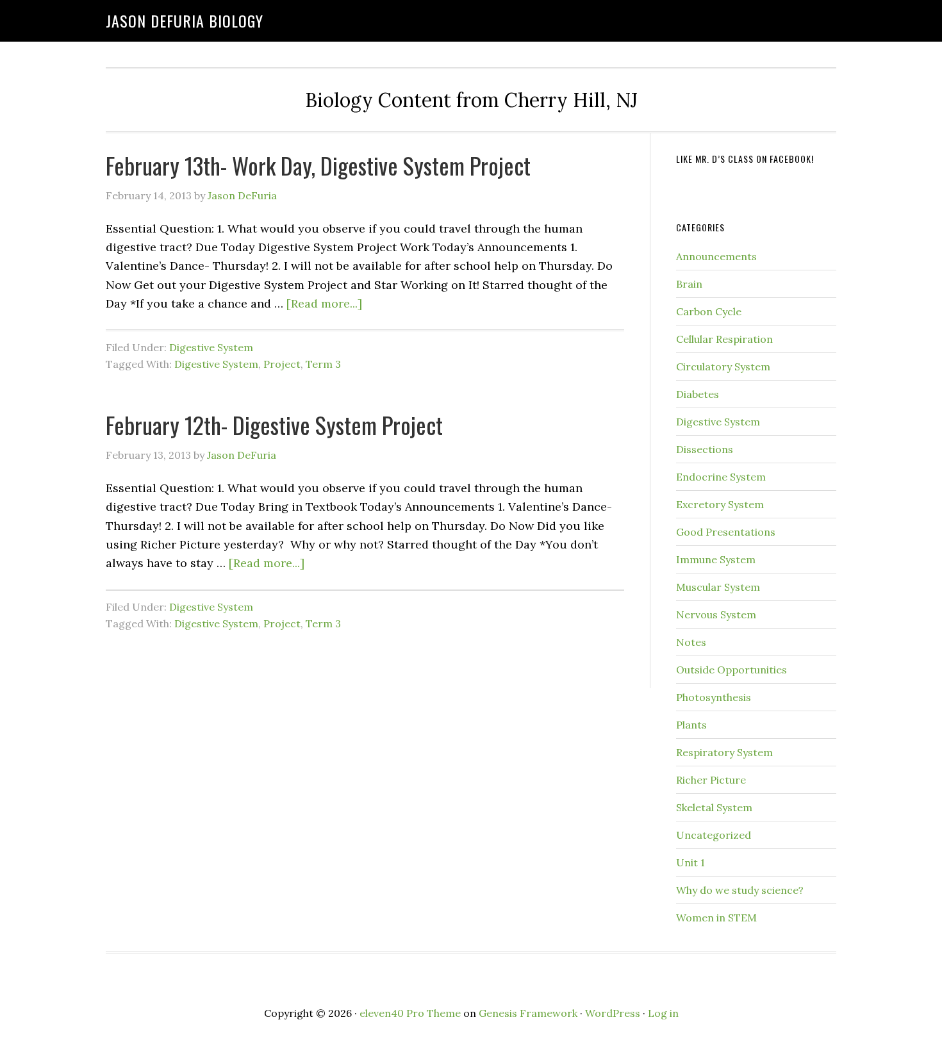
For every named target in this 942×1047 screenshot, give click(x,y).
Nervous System (716, 614)
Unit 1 (690, 862)
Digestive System (211, 347)
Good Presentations (725, 531)
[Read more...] (324, 303)
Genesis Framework (528, 1013)
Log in (663, 1013)
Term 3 (323, 364)
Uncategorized (713, 835)
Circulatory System (723, 366)
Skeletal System (714, 807)
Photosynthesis (713, 697)
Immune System (716, 559)
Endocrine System (721, 476)
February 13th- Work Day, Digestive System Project (318, 165)
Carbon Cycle (708, 311)
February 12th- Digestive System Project (274, 424)
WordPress (612, 1013)
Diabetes (697, 394)
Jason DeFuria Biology (184, 20)
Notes (691, 642)
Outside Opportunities (731, 669)
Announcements (716, 256)
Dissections (704, 449)
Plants (691, 724)
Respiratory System (724, 752)
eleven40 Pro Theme (410, 1013)
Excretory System (720, 504)
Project (282, 364)
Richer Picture (711, 779)
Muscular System (718, 587)
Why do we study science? (740, 890)
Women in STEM (716, 917)
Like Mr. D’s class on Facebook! (745, 158)
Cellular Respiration (724, 339)
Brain (689, 283)
